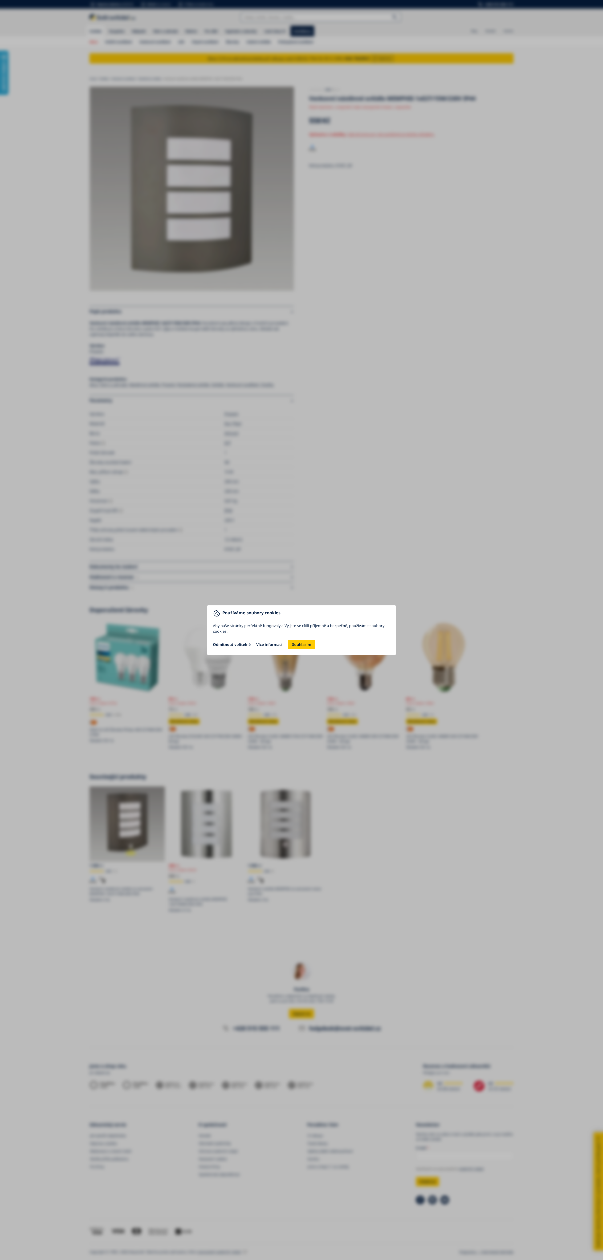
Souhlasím (301, 644)
